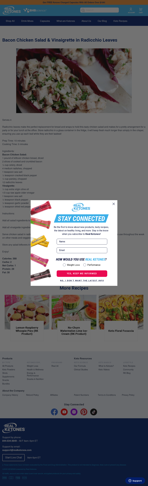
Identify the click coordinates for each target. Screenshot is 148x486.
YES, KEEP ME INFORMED (82, 273)
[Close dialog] (113, 203)
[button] (82, 280)
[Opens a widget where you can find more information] (135, 481)
